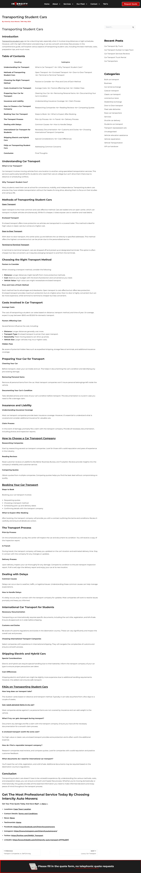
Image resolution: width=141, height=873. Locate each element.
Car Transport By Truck (113, 46)
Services (67, 4)
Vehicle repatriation (112, 139)
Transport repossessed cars (115, 128)
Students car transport (113, 124)
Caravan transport (111, 91)
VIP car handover (111, 146)
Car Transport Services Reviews (117, 54)
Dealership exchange (113, 102)
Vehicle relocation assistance (116, 135)
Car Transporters (111, 61)
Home (46, 4)
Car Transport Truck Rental (115, 57)
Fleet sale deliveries (112, 109)
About (55, 4)
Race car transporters (113, 113)
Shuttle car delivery (112, 120)
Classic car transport (112, 94)
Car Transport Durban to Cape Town (119, 50)
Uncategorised (110, 132)
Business (108, 83)
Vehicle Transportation (113, 143)
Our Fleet (81, 4)
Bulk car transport (111, 80)
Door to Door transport (113, 106)
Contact (94, 4)
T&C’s (105, 4)
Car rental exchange (112, 87)
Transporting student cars (12, 41)
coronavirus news (111, 98)
